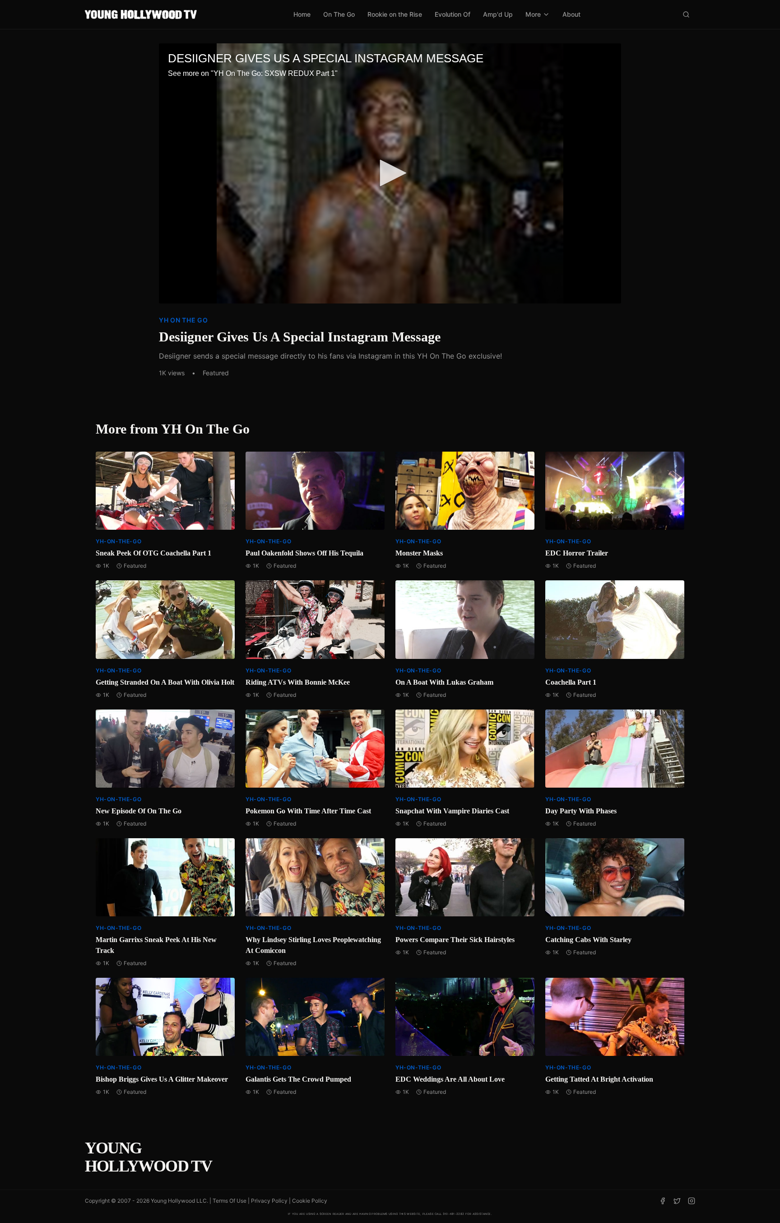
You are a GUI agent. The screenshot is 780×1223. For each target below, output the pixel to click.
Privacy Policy (269, 1200)
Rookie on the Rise (394, 14)
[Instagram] (691, 1200)
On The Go (339, 14)
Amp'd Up (498, 14)
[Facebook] (662, 1200)
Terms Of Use (229, 1200)
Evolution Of (452, 14)
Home (302, 14)
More (533, 14)
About (571, 14)
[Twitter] (677, 1200)
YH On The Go (183, 320)
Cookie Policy (309, 1200)
